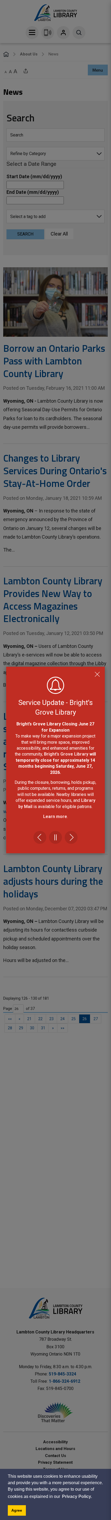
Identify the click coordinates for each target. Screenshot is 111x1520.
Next (71, 837)
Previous (39, 837)
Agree (16, 1510)
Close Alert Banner (97, 674)
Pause (55, 837)
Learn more (55, 816)
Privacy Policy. (77, 1496)
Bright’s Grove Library (66, 754)
